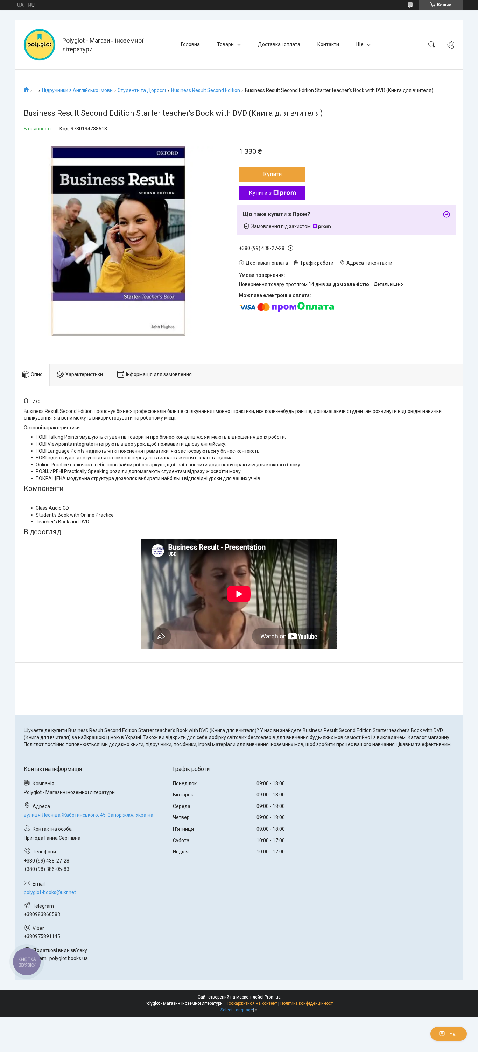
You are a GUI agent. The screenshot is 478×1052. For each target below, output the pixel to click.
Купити (272, 174)
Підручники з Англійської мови (77, 90)
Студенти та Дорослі (142, 90)
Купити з (260, 192)
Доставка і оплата (279, 44)
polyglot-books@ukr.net (50, 892)
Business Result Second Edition (205, 90)
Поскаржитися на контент (251, 1003)
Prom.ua (273, 997)
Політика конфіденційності (307, 1003)
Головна (190, 44)
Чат (453, 1034)
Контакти (328, 44)
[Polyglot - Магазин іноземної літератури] (39, 44)
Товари (225, 44)
